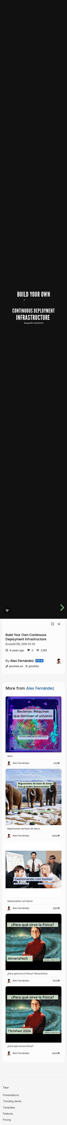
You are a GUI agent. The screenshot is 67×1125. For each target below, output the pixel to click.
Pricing (7, 1119)
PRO (38, 661)
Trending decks (12, 1101)
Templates (9, 1107)
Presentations (11, 1095)
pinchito (34, 666)
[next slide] (61, 607)
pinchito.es (16, 666)
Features (8, 1113)
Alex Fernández (22, 661)
